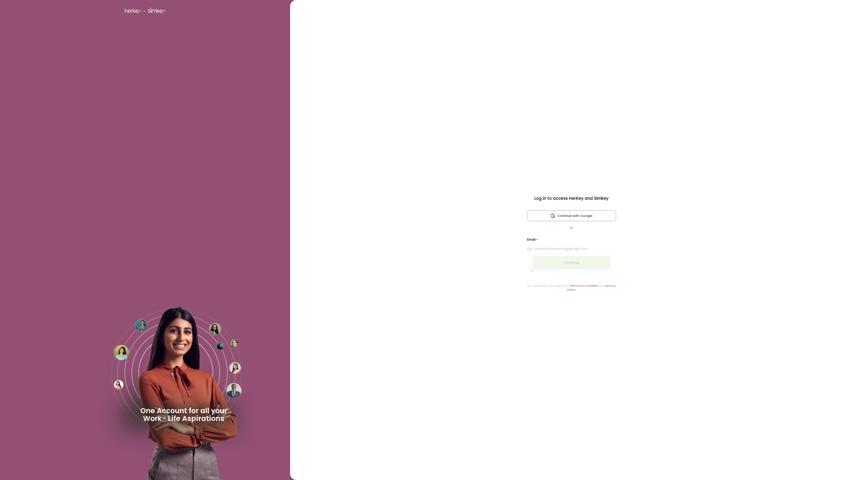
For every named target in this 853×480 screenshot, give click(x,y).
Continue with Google (574, 216)
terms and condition (584, 286)
